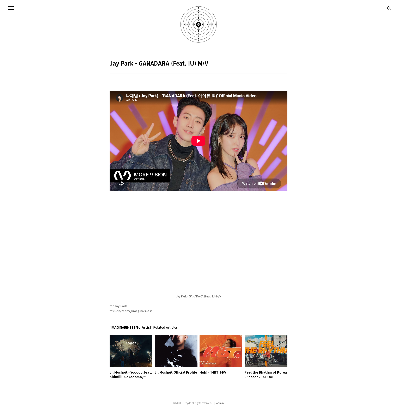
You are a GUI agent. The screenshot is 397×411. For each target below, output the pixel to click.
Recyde (187, 403)
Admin (220, 403)
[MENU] (11, 8)
